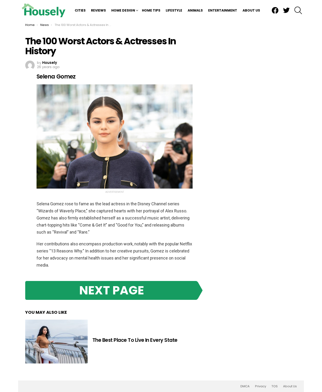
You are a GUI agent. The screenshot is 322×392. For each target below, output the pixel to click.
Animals (195, 10)
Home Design (123, 10)
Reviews (98, 10)
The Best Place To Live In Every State (135, 340)
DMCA (245, 386)
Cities (80, 10)
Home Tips (151, 10)
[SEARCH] (298, 10)
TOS (275, 386)
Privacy (260, 386)
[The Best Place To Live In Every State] (56, 341)
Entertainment (222, 10)
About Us (251, 10)
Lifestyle (174, 10)
